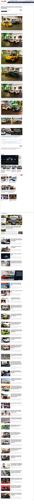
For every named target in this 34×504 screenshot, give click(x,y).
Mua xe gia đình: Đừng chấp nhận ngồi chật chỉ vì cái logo (8, 170)
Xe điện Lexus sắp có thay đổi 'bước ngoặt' (16, 254)
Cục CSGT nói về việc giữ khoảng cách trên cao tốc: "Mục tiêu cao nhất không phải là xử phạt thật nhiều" (16, 471)
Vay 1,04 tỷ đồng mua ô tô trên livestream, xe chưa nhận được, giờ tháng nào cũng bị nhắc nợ (16, 433)
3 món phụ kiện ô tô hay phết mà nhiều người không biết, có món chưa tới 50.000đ (16, 372)
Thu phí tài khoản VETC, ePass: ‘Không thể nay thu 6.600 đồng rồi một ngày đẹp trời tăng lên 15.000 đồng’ (3, 171)
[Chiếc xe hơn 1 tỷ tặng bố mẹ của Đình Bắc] (4, 178)
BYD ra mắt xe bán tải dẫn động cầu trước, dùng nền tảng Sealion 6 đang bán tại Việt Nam (16, 315)
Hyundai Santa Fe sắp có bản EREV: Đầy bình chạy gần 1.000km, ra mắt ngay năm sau (16, 456)
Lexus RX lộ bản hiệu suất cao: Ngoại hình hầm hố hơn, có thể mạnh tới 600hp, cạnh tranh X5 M (16, 449)
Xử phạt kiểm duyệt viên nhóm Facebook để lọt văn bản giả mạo (16, 298)
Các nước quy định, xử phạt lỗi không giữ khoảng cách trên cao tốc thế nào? (16, 355)
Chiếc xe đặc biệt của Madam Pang (4, 200)
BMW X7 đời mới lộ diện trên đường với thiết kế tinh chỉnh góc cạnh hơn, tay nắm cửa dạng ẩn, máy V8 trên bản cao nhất (16, 441)
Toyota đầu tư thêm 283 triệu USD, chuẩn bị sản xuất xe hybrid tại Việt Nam (16, 284)
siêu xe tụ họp (19, 148)
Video (3, 154)
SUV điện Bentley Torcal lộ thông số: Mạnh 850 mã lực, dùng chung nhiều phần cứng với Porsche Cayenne (3, 220)
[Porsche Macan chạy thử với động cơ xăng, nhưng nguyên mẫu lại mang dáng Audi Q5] (3, 223)
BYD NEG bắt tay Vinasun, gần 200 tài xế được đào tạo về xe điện (12, 182)
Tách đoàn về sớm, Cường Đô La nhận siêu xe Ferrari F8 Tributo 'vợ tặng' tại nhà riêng (12, 141)
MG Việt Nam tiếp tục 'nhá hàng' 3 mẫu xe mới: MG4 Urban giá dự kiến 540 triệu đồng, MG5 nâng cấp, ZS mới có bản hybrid (19, 273)
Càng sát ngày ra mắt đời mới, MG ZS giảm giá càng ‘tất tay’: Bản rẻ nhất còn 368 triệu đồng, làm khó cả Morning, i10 (16, 346)
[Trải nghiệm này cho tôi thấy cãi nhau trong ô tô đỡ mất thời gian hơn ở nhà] (12, 196)
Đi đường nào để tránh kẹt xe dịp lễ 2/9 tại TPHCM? (16, 247)
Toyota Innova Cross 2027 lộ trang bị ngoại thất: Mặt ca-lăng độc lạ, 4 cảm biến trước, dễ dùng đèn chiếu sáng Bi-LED (16, 306)
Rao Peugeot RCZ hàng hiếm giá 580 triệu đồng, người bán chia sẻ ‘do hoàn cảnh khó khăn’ (16, 331)
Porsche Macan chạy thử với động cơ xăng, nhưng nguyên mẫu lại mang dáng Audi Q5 (3, 227)
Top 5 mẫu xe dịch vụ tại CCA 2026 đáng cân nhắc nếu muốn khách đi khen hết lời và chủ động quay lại (16, 486)
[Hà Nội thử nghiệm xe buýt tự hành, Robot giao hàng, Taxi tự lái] (5, 427)
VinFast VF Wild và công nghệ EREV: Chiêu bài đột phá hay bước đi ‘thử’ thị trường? (19, 170)
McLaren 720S (6, 148)
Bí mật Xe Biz (32, 2)
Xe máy (21, 2)
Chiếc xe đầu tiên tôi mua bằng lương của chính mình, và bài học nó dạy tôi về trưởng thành (16, 240)
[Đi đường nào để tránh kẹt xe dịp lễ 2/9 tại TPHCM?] (5, 249)
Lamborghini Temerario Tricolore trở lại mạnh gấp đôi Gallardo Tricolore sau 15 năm (16, 338)
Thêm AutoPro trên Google (4, 11)
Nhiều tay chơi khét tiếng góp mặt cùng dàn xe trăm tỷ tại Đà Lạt (10, 142)
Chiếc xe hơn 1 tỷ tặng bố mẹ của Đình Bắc (4, 182)
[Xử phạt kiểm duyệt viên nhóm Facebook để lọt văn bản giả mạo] (5, 300)
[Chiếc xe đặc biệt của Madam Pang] (4, 196)
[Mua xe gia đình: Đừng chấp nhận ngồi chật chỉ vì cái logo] (8, 167)
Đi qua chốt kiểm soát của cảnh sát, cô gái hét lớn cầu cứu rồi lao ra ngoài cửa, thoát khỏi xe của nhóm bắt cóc (16, 262)
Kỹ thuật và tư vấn (18, 2)
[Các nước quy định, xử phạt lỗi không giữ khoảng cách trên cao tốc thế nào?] (5, 357)
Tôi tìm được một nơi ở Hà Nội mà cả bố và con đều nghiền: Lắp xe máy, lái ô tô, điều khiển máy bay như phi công (4, 191)
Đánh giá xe (12, 2)
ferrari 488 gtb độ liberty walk (15, 148)
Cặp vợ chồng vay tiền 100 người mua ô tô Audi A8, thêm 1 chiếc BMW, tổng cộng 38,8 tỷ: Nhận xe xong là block (16, 464)
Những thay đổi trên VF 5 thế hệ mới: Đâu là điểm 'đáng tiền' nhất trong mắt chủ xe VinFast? (14, 170)
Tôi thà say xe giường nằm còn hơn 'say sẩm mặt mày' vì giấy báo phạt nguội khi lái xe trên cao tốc (16, 323)
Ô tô (9, 2)
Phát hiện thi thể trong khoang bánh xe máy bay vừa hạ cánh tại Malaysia (16, 418)
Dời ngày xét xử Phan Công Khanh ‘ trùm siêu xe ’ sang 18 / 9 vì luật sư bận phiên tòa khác (16, 411)
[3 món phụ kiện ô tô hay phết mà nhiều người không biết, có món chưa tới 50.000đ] (5, 373)
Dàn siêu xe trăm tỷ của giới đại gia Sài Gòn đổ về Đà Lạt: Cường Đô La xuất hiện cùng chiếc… (12, 143)
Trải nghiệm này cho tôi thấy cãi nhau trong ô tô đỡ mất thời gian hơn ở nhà (12, 200)
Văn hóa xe (15, 2)
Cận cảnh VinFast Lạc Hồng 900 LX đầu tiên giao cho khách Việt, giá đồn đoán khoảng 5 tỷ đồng (13, 227)
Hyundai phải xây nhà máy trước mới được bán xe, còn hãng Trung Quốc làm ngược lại (16, 379)
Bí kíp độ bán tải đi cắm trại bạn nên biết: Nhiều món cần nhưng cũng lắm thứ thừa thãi (16, 494)
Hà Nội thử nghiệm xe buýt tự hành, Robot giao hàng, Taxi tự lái (16, 426)
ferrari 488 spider (3, 148)
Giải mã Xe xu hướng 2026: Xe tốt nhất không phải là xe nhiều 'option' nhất (19, 157)
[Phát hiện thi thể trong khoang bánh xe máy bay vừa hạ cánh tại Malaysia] (5, 420)
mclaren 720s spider (10, 148)
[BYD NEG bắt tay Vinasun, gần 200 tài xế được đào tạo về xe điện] (12, 178)
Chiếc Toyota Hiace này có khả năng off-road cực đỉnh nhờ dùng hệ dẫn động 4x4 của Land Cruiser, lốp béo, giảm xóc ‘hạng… (12, 191)
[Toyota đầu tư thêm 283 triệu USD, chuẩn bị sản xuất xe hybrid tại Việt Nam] (5, 285)
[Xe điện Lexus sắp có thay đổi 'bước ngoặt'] (5, 256)
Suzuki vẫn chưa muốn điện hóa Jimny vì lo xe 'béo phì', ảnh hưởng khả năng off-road (3, 233)
